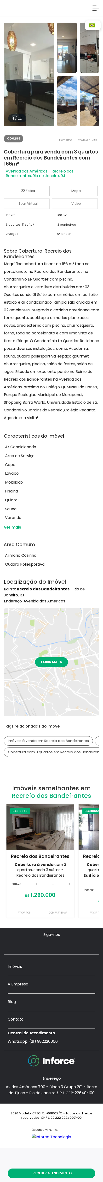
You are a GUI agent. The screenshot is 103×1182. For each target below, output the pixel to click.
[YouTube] (51, 944)
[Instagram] (32, 944)
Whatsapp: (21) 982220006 (33, 1041)
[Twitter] (60, 944)
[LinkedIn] (70, 944)
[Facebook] (42, 944)
